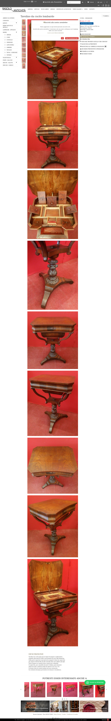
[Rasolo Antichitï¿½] (14, 10)
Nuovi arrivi (45, 9)
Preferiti (91, 2)
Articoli (36, 9)
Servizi (52, 9)
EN (98, 5)
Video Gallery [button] (77, 9)
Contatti (92, 9)
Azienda (30, 9)
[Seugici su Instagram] (106, 6)
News (86, 9)
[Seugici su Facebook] (103, 6)
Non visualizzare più (72, 38)
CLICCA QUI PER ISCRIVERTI (55, 33)
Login (100, 2)
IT (107, 2)
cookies (51, 720)
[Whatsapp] (109, 6)
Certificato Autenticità (63, 9)
